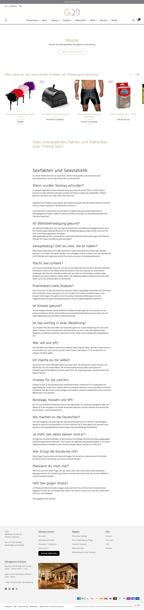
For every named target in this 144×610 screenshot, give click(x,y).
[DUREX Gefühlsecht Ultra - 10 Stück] (123, 95)
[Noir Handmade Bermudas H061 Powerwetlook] (89, 95)
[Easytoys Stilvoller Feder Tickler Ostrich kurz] (20, 95)
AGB (15, 606)
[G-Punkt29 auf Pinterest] (13, 589)
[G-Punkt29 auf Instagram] (9, 589)
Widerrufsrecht (23, 606)
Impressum (8, 606)
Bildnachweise (44, 606)
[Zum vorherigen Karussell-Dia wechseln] (132, 74)
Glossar (109, 548)
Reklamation (43, 548)
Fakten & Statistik (79, 544)
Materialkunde (78, 548)
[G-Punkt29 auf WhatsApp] (17, 589)
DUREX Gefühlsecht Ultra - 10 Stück (123, 114)
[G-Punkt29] (72, 12)
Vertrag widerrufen (49, 553)
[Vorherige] (55, 2)
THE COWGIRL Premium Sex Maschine (55, 114)
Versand (41, 536)
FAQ (107, 544)
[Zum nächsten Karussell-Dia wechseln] (137, 74)
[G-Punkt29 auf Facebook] (6, 589)
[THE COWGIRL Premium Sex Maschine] (55, 95)
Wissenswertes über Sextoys (84, 552)
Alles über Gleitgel (79, 536)
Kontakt (109, 536)
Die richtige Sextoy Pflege (82, 540)
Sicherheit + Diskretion (47, 544)
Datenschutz (34, 606)
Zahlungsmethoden (46, 540)
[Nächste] (88, 2)
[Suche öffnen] (6, 20)
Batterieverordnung (57, 606)
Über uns (109, 540)
